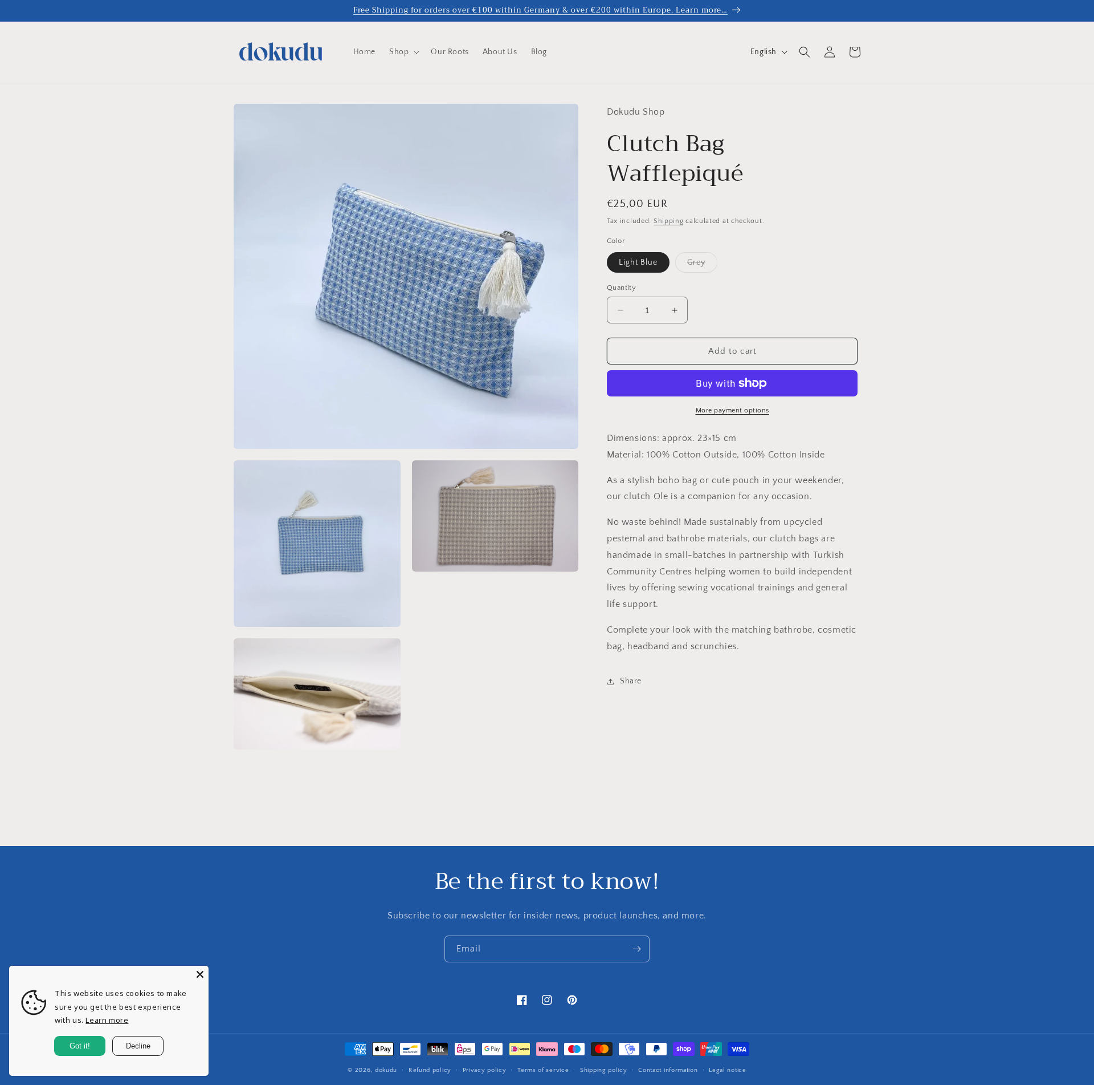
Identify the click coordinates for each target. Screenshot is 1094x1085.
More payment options (732, 410)
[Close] (200, 974)
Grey (702, 265)
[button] (403, 52)
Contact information (667, 1069)
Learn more (106, 1020)
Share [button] (631, 681)
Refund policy (430, 1069)
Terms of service (543, 1069)
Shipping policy (603, 1069)
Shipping (669, 221)
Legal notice (727, 1069)
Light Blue (638, 262)
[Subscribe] (636, 949)
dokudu (386, 1070)
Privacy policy (485, 1069)
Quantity (621, 288)
